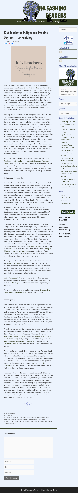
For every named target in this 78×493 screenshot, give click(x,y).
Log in (62, 195)
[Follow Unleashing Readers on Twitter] (68, 44)
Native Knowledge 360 (12, 278)
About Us (28, 22)
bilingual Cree (24, 251)
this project (16, 283)
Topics (61, 99)
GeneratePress (52, 490)
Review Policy (40, 22)
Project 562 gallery (35, 246)
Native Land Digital (14, 263)
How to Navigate (55, 22)
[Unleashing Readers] (68, 86)
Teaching (9, 415)
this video (11, 249)
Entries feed (65, 198)
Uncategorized (10, 413)
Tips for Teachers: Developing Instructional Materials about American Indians (27, 161)
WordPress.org (65, 204)
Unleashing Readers (51, 12)
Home (19, 22)
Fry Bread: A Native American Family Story (36, 88)
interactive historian (11, 344)
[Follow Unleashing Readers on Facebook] (68, 40)
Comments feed (66, 201)
